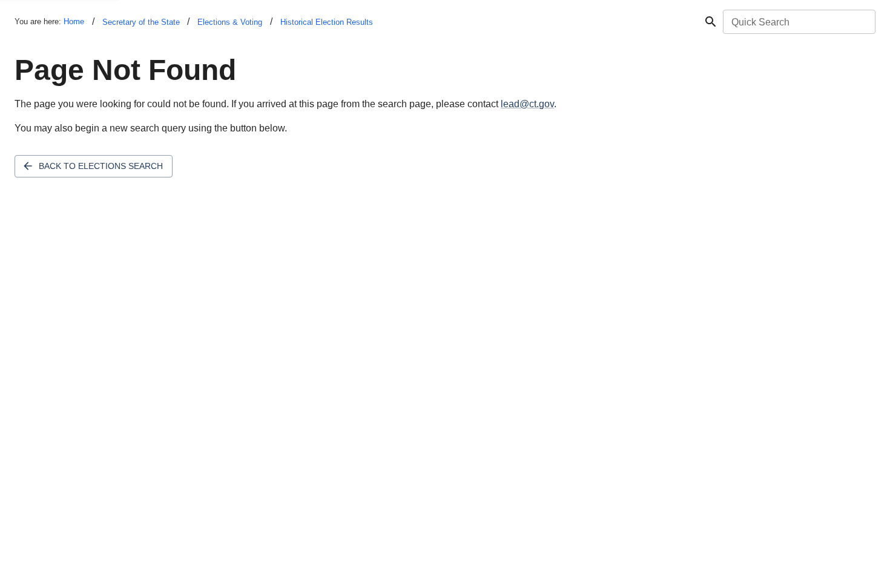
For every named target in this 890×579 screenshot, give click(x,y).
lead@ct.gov (527, 104)
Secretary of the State (141, 22)
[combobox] (798, 21)
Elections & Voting (229, 22)
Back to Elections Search (101, 166)
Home (74, 21)
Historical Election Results (326, 22)
